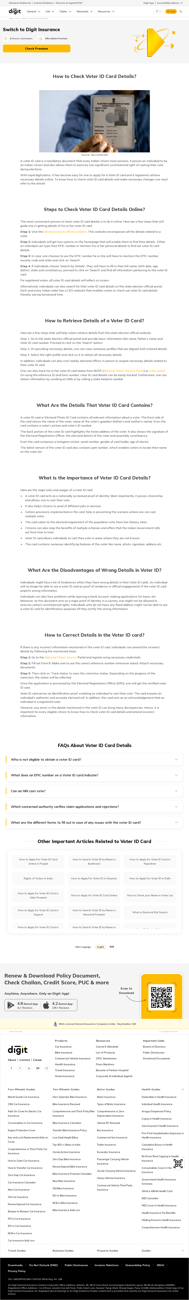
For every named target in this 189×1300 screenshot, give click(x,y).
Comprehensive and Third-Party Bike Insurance (74, 1113)
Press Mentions (105, 1064)
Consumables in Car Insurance (25, 1122)
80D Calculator (150, 1198)
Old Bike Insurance (63, 1188)
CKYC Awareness (106, 1058)
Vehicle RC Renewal (108, 1122)
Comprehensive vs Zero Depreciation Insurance (110, 1113)
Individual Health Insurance (157, 1104)
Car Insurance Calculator (22, 1182)
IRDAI (160, 1265)
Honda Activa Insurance (66, 1152)
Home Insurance (64, 1076)
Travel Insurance (65, 1070)
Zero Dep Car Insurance (21, 1175)
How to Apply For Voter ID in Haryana (94, 878)
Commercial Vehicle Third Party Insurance (114, 1187)
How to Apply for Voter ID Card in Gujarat (38, 912)
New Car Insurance (19, 1189)
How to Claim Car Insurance (23, 1160)
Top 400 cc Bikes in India (66, 1144)
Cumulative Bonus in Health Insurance (157, 1146)
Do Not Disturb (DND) (44, 1265)
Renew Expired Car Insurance (25, 1204)
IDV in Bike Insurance (65, 1195)
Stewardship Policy (137, 1265)
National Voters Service (61, 657)
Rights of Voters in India (38, 878)
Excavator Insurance (108, 1152)
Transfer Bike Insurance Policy (70, 1130)
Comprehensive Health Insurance (161, 1227)
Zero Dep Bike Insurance (67, 1159)
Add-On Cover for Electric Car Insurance (25, 1113)
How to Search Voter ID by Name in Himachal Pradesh (94, 912)
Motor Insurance (106, 1096)
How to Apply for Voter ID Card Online (94, 895)
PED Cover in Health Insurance (159, 1205)
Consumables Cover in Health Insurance (158, 1170)
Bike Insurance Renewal (66, 1104)
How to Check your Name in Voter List (150, 895)
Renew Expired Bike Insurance (70, 1166)
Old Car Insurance (18, 1197)
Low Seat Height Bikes (65, 1137)
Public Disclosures (153, 1052)
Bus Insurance (105, 1130)
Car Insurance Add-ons (21, 1240)
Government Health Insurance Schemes (159, 1181)
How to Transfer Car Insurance (25, 1167)
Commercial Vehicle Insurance (72, 1058)
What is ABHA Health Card (157, 1191)
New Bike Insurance (64, 1180)
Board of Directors (154, 1046)
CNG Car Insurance (19, 1104)
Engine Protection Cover (21, 1130)
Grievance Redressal (20, 2)
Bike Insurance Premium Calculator (72, 1173)
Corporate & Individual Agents (114, 1076)
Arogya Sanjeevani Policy (156, 1111)
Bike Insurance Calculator (67, 1122)
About (12, 1060)
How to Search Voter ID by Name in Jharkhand (94, 861)
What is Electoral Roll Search (150, 912)
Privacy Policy (17, 1271)
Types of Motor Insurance (111, 1104)
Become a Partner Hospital (112, 1070)
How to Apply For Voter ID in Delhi (150, 878)
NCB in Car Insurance (20, 1233)
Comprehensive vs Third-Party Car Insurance (27, 1151)
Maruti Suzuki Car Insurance (23, 1096)
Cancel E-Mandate (107, 1046)
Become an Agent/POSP (69, 2)
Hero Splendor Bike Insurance (70, 1096)
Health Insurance (65, 1064)
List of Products (105, 1052)
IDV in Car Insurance (19, 1225)
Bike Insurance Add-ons (66, 1210)
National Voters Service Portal (123, 371)
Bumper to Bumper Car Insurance (26, 1211)
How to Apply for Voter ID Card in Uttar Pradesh (38, 895)
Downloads (15, 1265)
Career (37, 1060)
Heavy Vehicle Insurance (111, 1178)
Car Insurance (63, 1046)
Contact (24, 1060)
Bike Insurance (63, 1052)
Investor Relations (43, 2)
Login (173, 11)
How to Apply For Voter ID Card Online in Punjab (38, 861)
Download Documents (156, 1058)
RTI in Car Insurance (19, 1218)
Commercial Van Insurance (112, 1137)
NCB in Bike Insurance (65, 1202)
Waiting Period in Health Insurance (161, 1220)
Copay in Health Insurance (157, 1118)
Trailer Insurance (106, 1144)
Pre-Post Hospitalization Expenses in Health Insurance (163, 1135)
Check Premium (36, 48)
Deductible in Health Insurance (159, 1096)
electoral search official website (65, 231)
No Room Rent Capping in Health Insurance (160, 1158)
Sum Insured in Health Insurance (160, 1125)
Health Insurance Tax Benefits (159, 1212)
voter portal (157, 371)
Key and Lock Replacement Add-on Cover (28, 1139)
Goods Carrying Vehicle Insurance (116, 1170)
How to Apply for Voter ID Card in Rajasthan (150, 861)
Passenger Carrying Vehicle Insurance (113, 1161)
